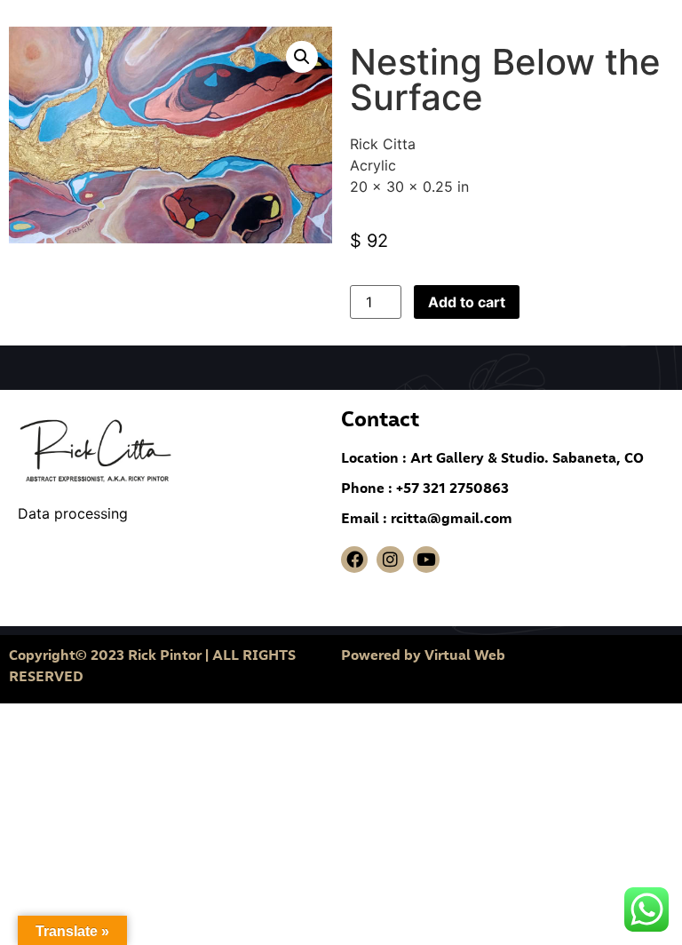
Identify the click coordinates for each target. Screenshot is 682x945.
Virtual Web (464, 655)
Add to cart (466, 302)
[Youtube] (426, 559)
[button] (302, 57)
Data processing (75, 513)
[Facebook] (354, 559)
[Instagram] (390, 559)
